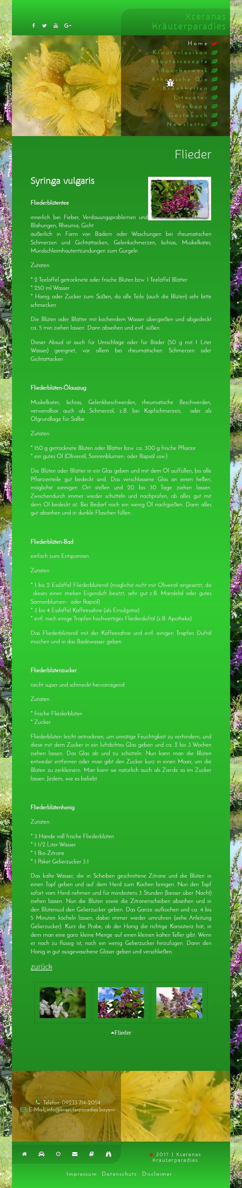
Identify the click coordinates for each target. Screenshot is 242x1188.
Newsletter (188, 124)
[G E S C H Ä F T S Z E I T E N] (58, 1153)
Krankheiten (186, 88)
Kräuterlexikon (181, 52)
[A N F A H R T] (41, 1153)
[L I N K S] (108, 1153)
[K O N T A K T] (75, 1153)
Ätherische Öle (180, 79)
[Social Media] (34, 25)
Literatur (191, 97)
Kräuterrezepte (180, 61)
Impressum (81, 1173)
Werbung (192, 106)
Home (198, 43)
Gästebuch (189, 115)
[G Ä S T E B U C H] (92, 1153)
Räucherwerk (185, 70)
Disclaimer (157, 1173)
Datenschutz (119, 1173)
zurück (41, 967)
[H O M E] (25, 1153)
